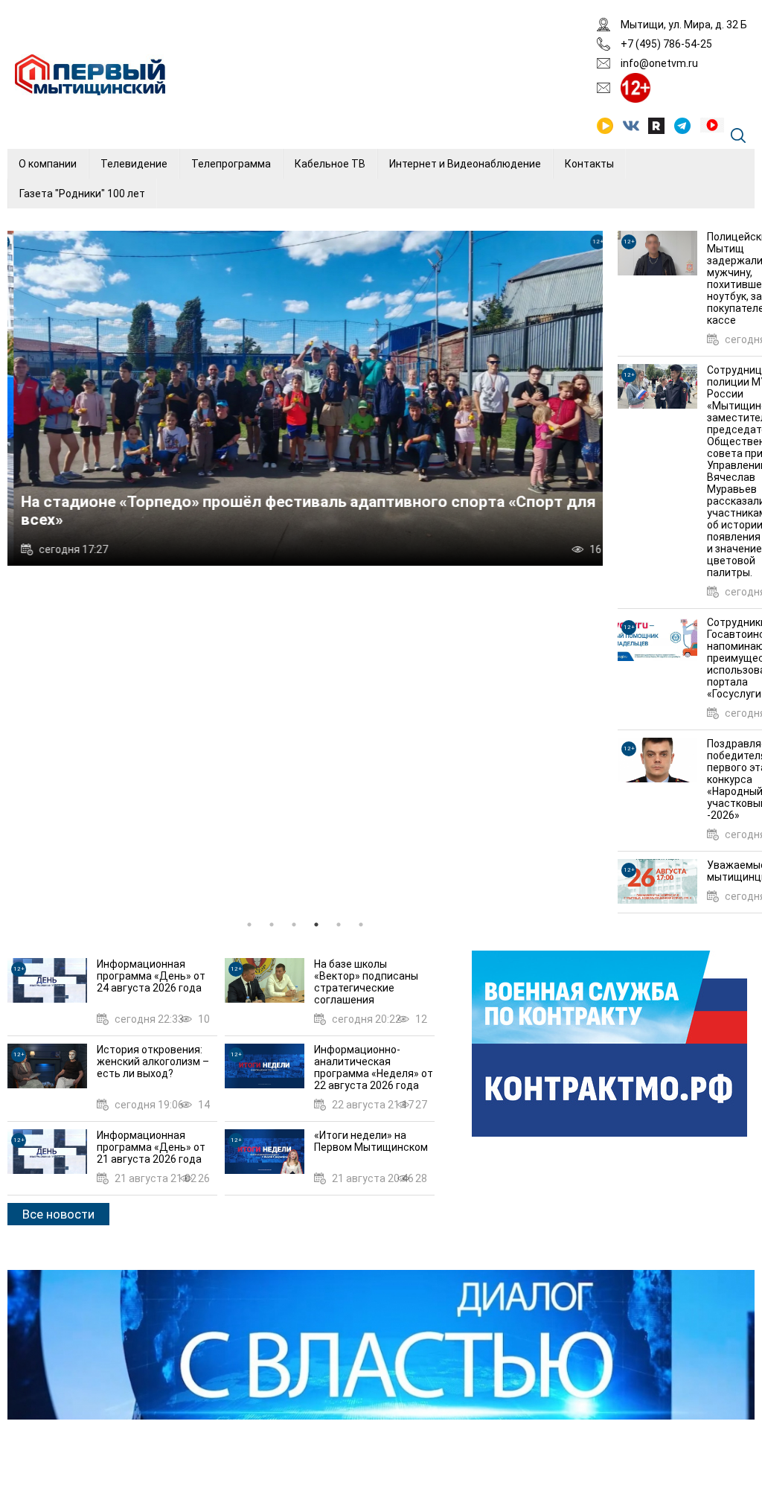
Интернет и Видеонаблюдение (465, 164)
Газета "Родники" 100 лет (82, 193)
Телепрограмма (231, 164)
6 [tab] (360, 924)
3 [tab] (293, 924)
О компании (48, 164)
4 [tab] (316, 924)
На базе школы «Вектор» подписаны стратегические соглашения (366, 982)
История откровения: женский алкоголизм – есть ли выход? (153, 1061)
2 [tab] (271, 924)
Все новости (58, 1214)
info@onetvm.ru (659, 63)
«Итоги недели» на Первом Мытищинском (371, 1141)
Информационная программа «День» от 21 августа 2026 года (151, 1147)
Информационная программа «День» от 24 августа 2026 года (151, 976)
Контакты (589, 164)
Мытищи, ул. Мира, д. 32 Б (684, 25)
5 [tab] (338, 924)
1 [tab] (249, 924)
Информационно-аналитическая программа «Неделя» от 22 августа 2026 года (373, 1067)
